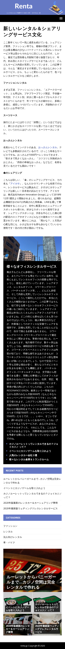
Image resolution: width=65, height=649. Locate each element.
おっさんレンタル (47, 147)
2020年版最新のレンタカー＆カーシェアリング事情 (30, 502)
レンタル (8, 531)
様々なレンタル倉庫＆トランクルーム (29, 459)
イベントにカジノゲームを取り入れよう (30, 450)
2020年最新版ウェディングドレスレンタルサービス (30, 508)
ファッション (10, 525)
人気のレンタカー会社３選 (23, 455)
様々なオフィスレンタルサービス (32, 266)
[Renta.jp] (32, 13)
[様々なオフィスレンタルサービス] (32, 259)
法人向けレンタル (12, 536)
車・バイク (9, 542)
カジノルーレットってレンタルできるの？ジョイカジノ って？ (33, 445)
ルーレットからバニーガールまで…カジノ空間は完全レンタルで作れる (31, 582)
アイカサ (15, 183)
